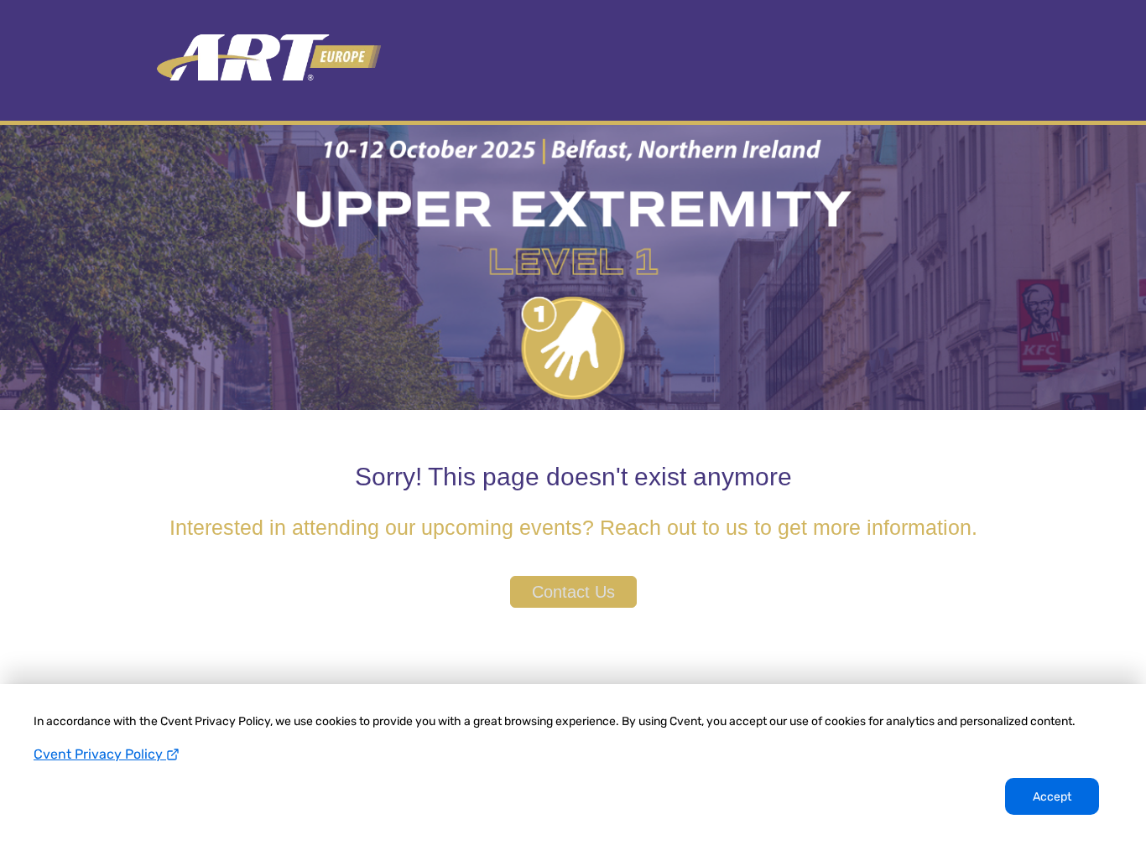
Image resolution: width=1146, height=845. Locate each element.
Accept (1052, 797)
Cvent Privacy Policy (100, 754)
